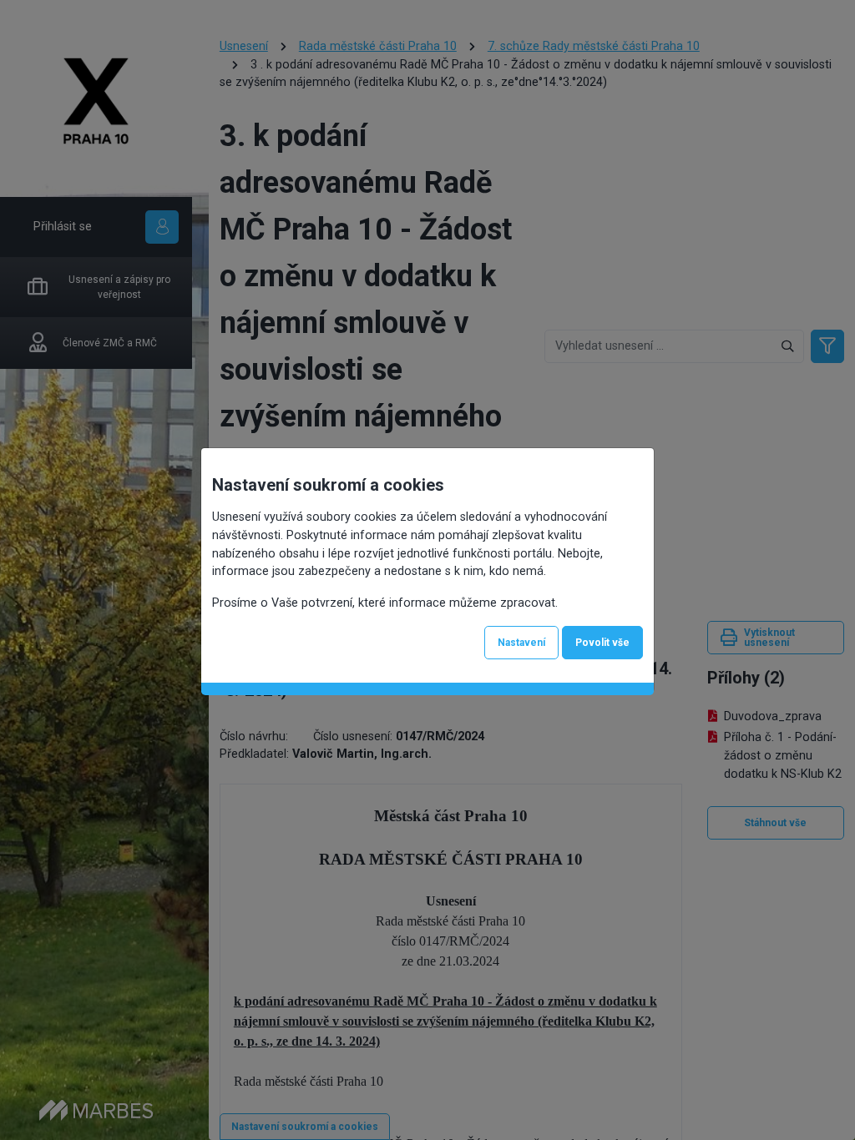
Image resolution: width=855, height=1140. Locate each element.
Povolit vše (602, 642)
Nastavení (521, 642)
